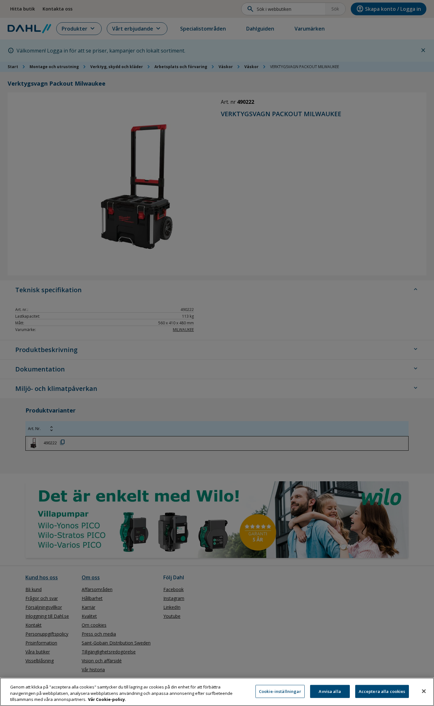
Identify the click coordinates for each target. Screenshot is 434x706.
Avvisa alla (330, 691)
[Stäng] (424, 691)
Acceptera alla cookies (382, 691)
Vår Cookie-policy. (107, 699)
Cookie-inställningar (280, 691)
